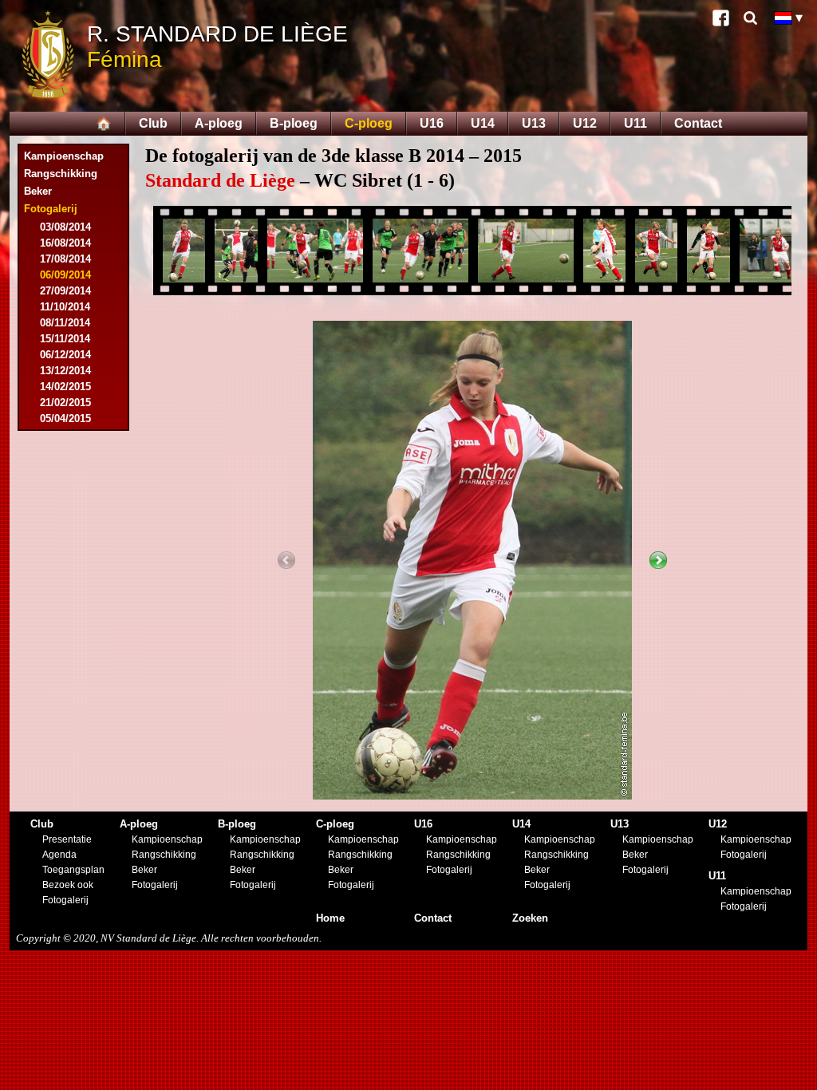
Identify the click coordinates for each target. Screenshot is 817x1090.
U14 (483, 123)
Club (153, 123)
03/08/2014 (65, 227)
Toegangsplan (73, 869)
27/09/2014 (65, 291)
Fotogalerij (65, 900)
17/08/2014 (65, 259)
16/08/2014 (65, 243)
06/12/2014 (65, 355)
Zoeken (530, 918)
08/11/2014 (65, 323)
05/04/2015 (65, 419)
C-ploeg (369, 123)
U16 (432, 123)
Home (330, 918)
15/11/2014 (65, 339)
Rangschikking (60, 174)
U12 (585, 123)
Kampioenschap (64, 156)
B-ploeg (294, 123)
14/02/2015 (65, 387)
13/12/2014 (65, 371)
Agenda (59, 854)
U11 (635, 123)
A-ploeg (219, 123)
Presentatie (67, 839)
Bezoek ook (67, 885)
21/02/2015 (65, 403)
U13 (534, 123)
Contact (698, 123)
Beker (38, 191)
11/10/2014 (65, 307)
